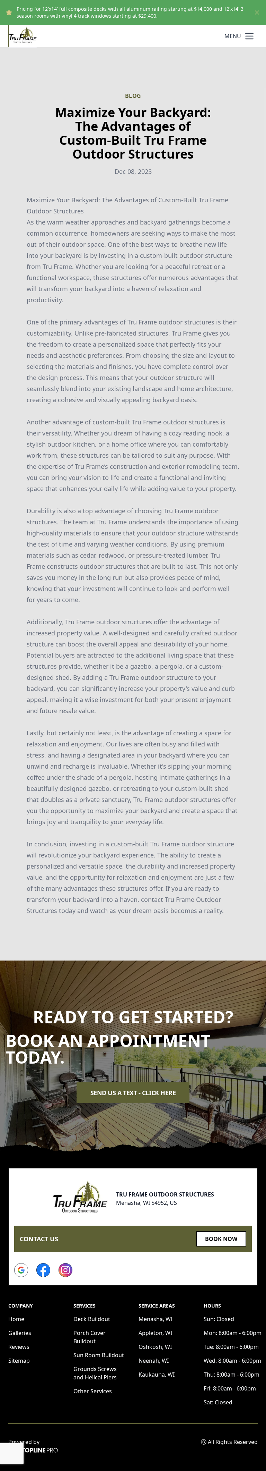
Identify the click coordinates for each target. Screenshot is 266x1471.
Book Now (221, 1239)
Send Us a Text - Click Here (133, 1093)
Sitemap (19, 1360)
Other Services (92, 1391)
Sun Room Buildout (98, 1355)
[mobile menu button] (249, 36)
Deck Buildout (91, 1319)
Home (16, 1319)
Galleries (19, 1333)
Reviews (18, 1347)
